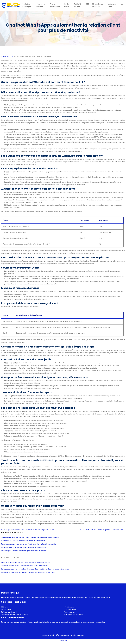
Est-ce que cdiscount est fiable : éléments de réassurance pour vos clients (28, 530)
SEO (87, 4)
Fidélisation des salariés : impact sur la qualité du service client (23, 541)
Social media (66, 5)
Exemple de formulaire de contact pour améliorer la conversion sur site (25, 562)
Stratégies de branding (97, 5)
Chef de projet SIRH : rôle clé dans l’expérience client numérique (101, 530)
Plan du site (63, 641)
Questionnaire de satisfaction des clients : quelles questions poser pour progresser (30, 537)
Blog (121, 4)
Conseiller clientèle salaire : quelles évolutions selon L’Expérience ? (24, 566)
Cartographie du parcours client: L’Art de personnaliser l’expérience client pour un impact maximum (35, 569)
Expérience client (111, 5)
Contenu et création (40, 5)
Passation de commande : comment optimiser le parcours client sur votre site (28, 572)
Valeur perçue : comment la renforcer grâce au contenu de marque (23, 551)
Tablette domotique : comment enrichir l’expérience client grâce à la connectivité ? (29, 544)
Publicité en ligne (77, 5)
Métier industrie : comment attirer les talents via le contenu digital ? (24, 547)
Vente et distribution (55, 5)
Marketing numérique (26, 5)
